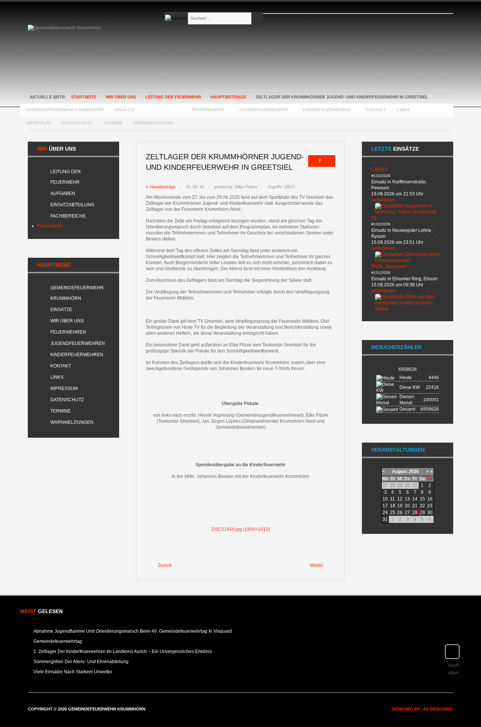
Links (57, 377)
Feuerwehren (68, 332)
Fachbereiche (68, 216)
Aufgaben (62, 193)
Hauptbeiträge (228, 97)
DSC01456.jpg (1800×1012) (241, 529)
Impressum (64, 388)
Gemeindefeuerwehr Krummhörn (77, 293)
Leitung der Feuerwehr (173, 97)
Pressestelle (49, 225)
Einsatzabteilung (72, 204)
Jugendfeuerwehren (77, 343)
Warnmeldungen (72, 422)
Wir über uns (121, 97)
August (399, 471)
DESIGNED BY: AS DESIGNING (420, 709)
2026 (413, 471)
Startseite (83, 97)
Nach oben (453, 669)
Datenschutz (67, 399)
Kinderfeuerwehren (76, 354)
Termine (60, 411)
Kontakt (60, 366)
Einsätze (61, 309)
